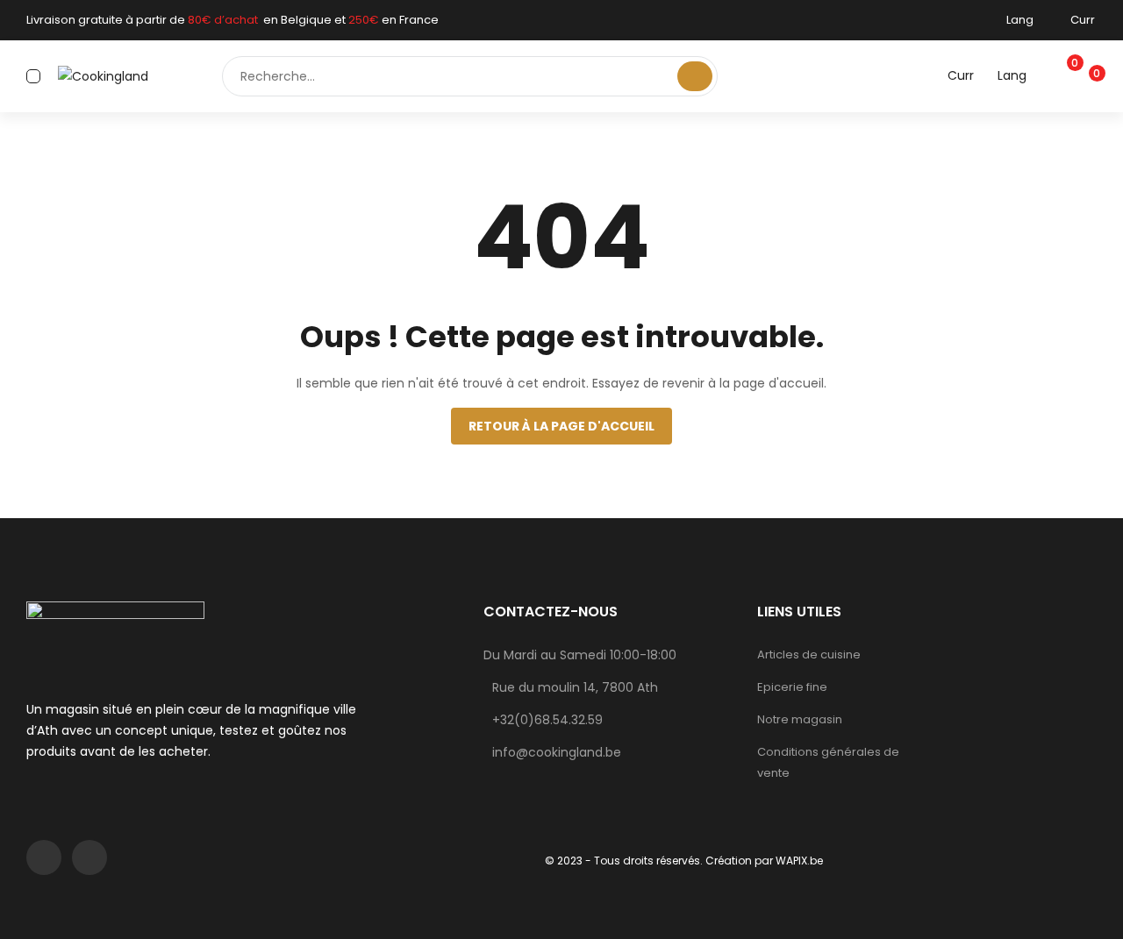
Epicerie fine (792, 687)
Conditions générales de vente (828, 762)
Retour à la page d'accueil (561, 426)
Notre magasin (799, 719)
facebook (43, 857)
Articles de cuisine (809, 654)
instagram (89, 857)
